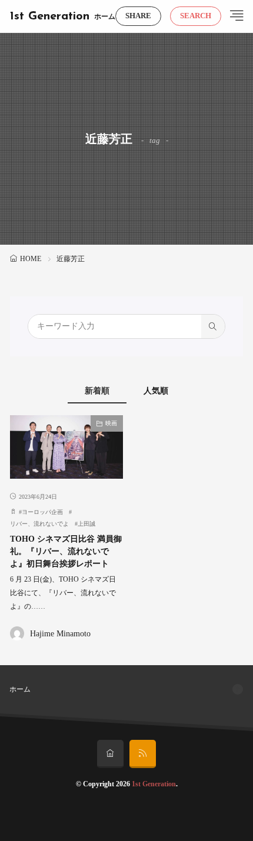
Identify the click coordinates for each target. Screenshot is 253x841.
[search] (213, 326)
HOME (30, 259)
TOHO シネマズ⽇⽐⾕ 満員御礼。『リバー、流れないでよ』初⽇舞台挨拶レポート (66, 551)
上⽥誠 (86, 523)
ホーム (104, 16)
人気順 (156, 390)
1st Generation (49, 16)
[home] (110, 754)
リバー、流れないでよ (39, 523)
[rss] (142, 754)
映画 (111, 423)
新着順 (97, 390)
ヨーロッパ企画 (42, 512)
